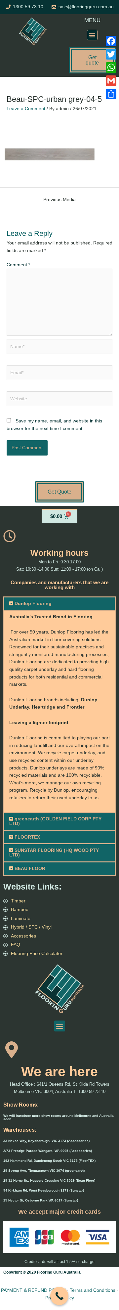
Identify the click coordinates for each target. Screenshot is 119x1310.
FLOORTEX (27, 837)
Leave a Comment (26, 108)
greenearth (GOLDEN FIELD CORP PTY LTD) (55, 821)
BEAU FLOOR (30, 868)
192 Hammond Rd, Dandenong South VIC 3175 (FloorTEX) (49, 1160)
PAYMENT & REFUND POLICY (33, 1290)
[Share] (111, 94)
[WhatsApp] (111, 67)
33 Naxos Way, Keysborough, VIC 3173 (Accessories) (46, 1141)
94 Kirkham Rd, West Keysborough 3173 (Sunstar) (43, 1190)
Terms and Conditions (92, 1290)
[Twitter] (111, 54)
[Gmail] (111, 80)
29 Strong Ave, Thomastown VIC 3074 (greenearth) (44, 1170)
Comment (18, 264)
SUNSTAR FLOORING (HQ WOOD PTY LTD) (54, 852)
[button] (92, 35)
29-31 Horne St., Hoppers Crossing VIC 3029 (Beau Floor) (49, 1180)
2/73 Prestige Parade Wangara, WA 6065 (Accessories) (47, 1151)
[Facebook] (111, 41)
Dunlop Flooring (33, 603)
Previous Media (59, 199)
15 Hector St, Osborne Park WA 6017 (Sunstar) (40, 1200)
